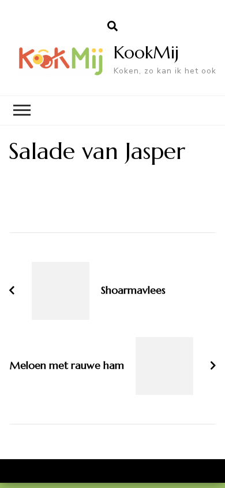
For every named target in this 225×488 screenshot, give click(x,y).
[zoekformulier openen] (112, 26)
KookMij (146, 52)
